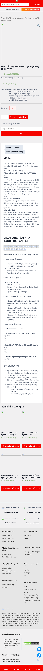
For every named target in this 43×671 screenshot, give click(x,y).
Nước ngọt (27, 573)
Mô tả (8, 147)
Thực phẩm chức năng (9, 557)
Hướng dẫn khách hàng (31, 598)
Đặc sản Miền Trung (8, 538)
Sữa (25, 575)
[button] (31, 9)
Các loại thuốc (6, 554)
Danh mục (27, 669)
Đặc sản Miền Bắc (7, 535)
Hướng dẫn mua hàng (14, 152)
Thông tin (17, 147)
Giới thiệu (26, 587)
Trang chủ (4, 18)
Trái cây (26, 538)
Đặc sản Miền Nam (8, 541)
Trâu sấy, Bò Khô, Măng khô (32, 552)
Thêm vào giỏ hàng (18, 117)
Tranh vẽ (4, 587)
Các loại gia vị (28, 554)
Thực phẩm (13, 18)
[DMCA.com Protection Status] (31, 644)
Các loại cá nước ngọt (9, 571)
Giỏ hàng (16, 669)
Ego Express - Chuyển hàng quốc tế (32, 601)
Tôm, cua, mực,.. (7, 573)
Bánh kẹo (26, 570)
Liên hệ (26, 592)
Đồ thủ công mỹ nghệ (8, 585)
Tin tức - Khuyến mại (30, 589)
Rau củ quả (27, 535)
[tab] (8, 147)
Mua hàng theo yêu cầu (31, 595)
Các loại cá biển (7, 568)
